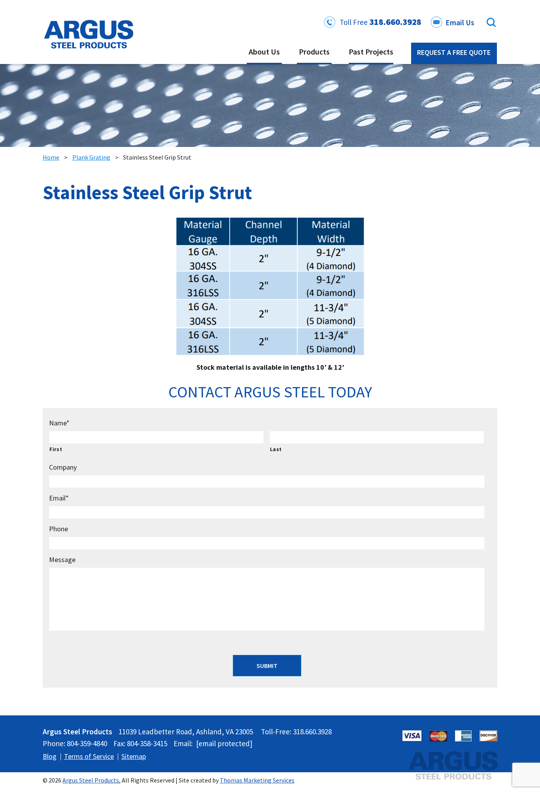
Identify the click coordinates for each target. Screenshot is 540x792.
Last (276, 449)
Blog (50, 756)
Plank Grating (91, 157)
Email (59, 497)
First (55, 449)
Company (63, 467)
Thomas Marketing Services (257, 780)
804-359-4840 (87, 743)
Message (62, 559)
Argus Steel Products (90, 780)
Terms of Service (89, 756)
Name (59, 422)
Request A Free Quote (454, 52)
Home (51, 157)
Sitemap (133, 756)
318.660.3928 (395, 21)
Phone (58, 528)
